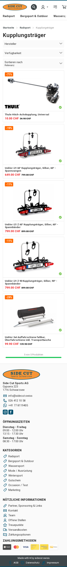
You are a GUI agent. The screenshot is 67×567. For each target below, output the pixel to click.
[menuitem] (44, 7)
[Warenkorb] (64, 7)
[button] (34, 7)
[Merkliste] (55, 7)
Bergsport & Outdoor (34, 16)
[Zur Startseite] (15, 7)
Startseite (8, 27)
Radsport (9, 16)
